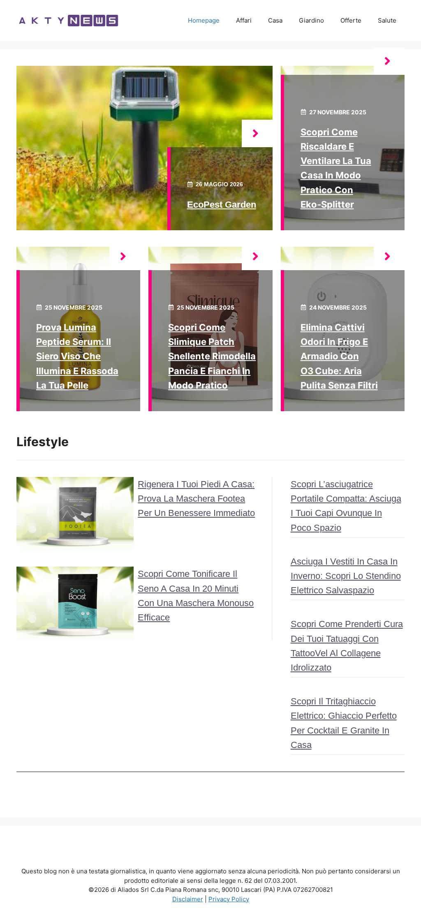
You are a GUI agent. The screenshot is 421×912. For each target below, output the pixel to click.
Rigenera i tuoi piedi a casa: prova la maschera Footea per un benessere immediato (196, 498)
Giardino (311, 20)
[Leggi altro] (257, 133)
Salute (387, 20)
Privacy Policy (228, 899)
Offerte (350, 20)
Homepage (204, 20)
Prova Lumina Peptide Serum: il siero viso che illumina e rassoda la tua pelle (77, 356)
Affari (244, 20)
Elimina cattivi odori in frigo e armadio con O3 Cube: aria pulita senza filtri (339, 356)
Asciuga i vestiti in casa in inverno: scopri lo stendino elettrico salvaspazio (346, 575)
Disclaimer (187, 899)
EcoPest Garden (221, 204)
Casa (275, 20)
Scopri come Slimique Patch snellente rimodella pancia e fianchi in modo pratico (212, 356)
